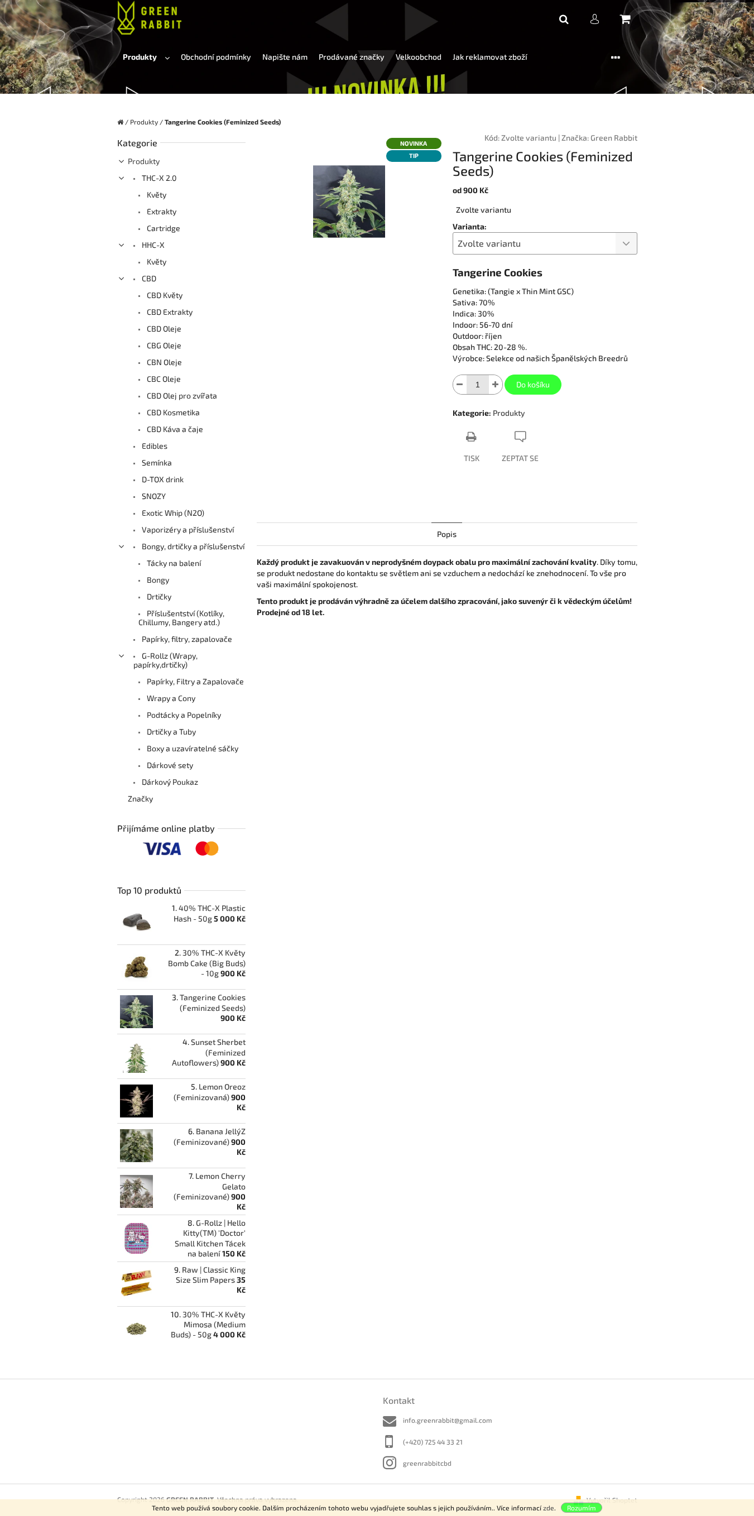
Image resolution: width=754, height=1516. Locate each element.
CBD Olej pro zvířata (181, 395)
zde (548, 1508)
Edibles (153, 445)
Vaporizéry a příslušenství (187, 529)
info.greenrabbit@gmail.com (447, 1420)
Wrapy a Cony (170, 698)
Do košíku (533, 384)
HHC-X (152, 245)
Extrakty (160, 211)
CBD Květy (164, 295)
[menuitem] (146, 57)
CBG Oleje (163, 345)
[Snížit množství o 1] (460, 384)
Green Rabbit (613, 137)
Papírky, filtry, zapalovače (186, 639)
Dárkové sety (169, 765)
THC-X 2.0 (158, 178)
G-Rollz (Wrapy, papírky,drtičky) (165, 660)
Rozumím (581, 1508)
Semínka (156, 462)
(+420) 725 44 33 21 (433, 1442)
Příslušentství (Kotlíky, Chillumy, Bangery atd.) (181, 617)
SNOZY (153, 496)
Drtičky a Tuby (170, 731)
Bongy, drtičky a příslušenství (192, 546)
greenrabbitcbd (427, 1463)
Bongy (157, 579)
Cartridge (162, 228)
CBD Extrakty (169, 311)
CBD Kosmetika (172, 412)
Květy (155, 194)
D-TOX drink (162, 479)
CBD (148, 278)
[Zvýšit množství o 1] (495, 384)
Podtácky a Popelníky (183, 714)
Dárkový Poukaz (169, 781)
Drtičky (158, 596)
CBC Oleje (163, 378)
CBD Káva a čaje (174, 429)
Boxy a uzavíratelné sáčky (191, 748)
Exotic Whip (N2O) (172, 512)
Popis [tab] (447, 534)
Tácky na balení (173, 563)
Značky (140, 798)
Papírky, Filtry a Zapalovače (194, 681)
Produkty (144, 161)
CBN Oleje (163, 362)
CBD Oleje (163, 328)
